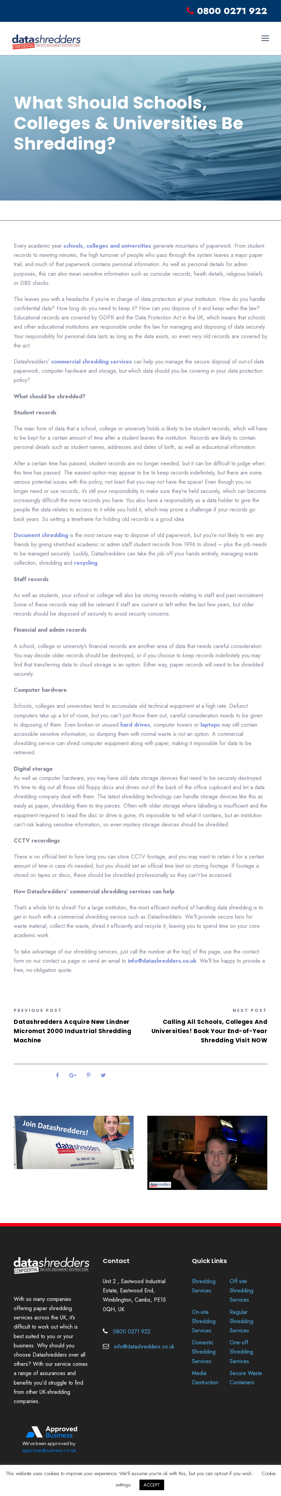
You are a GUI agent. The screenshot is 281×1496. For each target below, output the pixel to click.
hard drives (135, 725)
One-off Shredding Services (241, 1352)
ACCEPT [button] (152, 1485)
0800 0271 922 (232, 10)
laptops (210, 725)
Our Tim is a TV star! (176, 1202)
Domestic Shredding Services (204, 1352)
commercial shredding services (91, 362)
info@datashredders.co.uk (162, 961)
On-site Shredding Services (204, 1321)
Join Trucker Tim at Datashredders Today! (65, 1185)
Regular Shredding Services (241, 1321)
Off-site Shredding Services (241, 1290)
